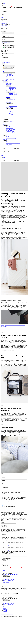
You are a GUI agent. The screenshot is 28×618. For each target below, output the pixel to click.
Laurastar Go (11, 89)
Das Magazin (6, 122)
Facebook (5, 609)
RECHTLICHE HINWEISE (7, 614)
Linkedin (5, 611)
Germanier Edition (10, 76)
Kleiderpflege (12, 112)
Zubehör (10, 113)
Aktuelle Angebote (10, 79)
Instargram (5, 606)
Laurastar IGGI (12, 100)
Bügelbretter (11, 109)
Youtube (5, 610)
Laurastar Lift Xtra (13, 93)
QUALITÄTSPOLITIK (8, 579)
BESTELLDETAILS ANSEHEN (8, 22)
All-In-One (8, 84)
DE (4, 3)
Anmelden (16, 593)
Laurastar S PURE (13, 88)
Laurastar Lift (12, 95)
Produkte (5, 80)
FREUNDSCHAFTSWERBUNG (10, 574)
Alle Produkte (9, 83)
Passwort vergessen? (6, 42)
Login (2, 17)
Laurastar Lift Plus (13, 94)
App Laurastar (9, 144)
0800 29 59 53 (6, 582)
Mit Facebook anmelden (9, 45)
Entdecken (12, 121)
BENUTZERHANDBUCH (9, 580)
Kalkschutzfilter (9, 107)
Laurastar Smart (12, 87)
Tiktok (4, 608)
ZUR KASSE (4, 23)
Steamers (8, 97)
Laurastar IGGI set (13, 106)
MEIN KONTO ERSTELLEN (7, 32)
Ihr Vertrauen (9, 130)
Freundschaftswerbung (11, 138)
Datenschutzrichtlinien (6, 543)
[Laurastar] (14, 7)
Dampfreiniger (9, 102)
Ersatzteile (11, 114)
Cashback (8, 145)
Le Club (5, 134)
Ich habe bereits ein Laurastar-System (10, 509)
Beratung (8, 141)
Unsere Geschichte (10, 131)
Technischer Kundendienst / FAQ (13, 143)
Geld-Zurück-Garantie (11, 78)
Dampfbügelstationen (10, 90)
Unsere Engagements (10, 129)
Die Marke (5, 124)
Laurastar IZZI (12, 99)
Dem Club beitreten (10, 136)
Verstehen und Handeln (11, 132)
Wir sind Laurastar (10, 126)
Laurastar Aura (9, 74)
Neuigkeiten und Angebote (9, 71)
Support (5, 139)
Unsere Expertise (9, 128)
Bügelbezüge (11, 111)
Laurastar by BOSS (10, 75)
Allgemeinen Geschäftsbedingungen (11, 544)
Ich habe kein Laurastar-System (8, 506)
